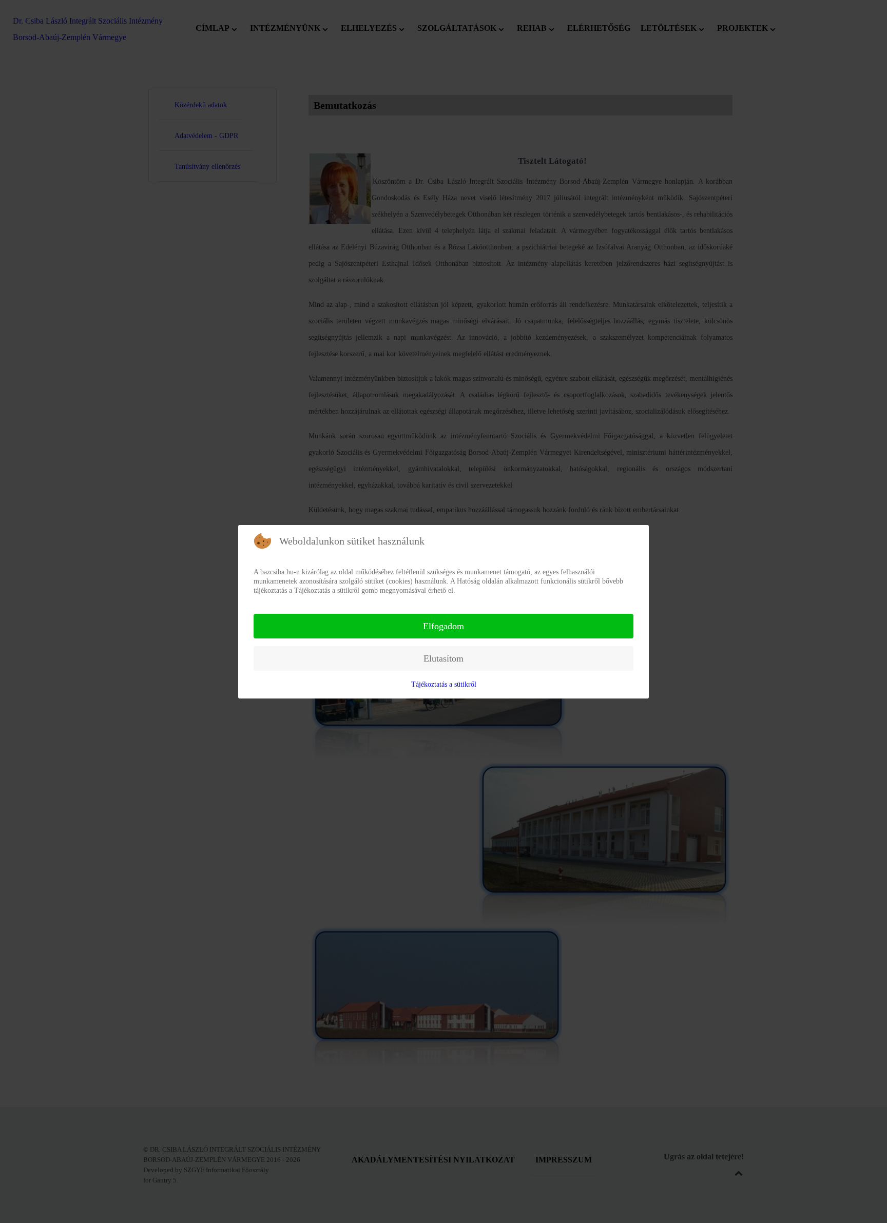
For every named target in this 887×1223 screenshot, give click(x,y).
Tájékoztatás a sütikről (443, 684)
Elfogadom (443, 626)
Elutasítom (443, 658)
